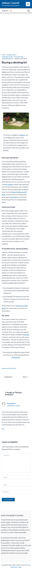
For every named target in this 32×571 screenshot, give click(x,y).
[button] (28, 11)
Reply (3, 429)
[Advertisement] (16, 31)
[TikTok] (6, 11)
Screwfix (26, 335)
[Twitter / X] (8, 11)
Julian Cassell (10, 3)
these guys (14, 197)
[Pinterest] (11, 11)
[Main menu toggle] (28, 4)
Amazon (22, 135)
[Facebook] (2, 11)
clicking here (16, 357)
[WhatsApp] (9, 11)
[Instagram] (4, 11)
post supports (9, 184)
